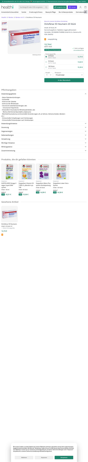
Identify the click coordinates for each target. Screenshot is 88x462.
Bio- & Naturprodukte (66, 12)
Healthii (3, 17)
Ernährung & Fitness (35, 12)
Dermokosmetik (81, 12)
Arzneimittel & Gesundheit (9, 12)
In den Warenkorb (64, 80)
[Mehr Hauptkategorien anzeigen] (85, 12)
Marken (10, 17)
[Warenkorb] (85, 7)
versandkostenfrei (78, 50)
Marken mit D (19, 17)
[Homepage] (7, 7)
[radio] (64, 56)
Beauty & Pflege (51, 12)
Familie (24, 12)
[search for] (46, 7)
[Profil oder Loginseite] (80, 7)
